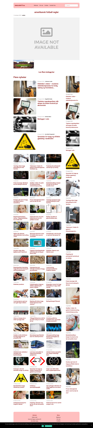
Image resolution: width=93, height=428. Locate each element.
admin (23, 15)
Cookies (46, 5)
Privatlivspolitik (48, 426)
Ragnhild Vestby (48, 99)
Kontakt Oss (52, 5)
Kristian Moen (48, 116)
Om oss (41, 5)
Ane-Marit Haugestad (49, 134)
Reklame (36, 5)
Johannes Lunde (48, 81)
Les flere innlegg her (46, 72)
